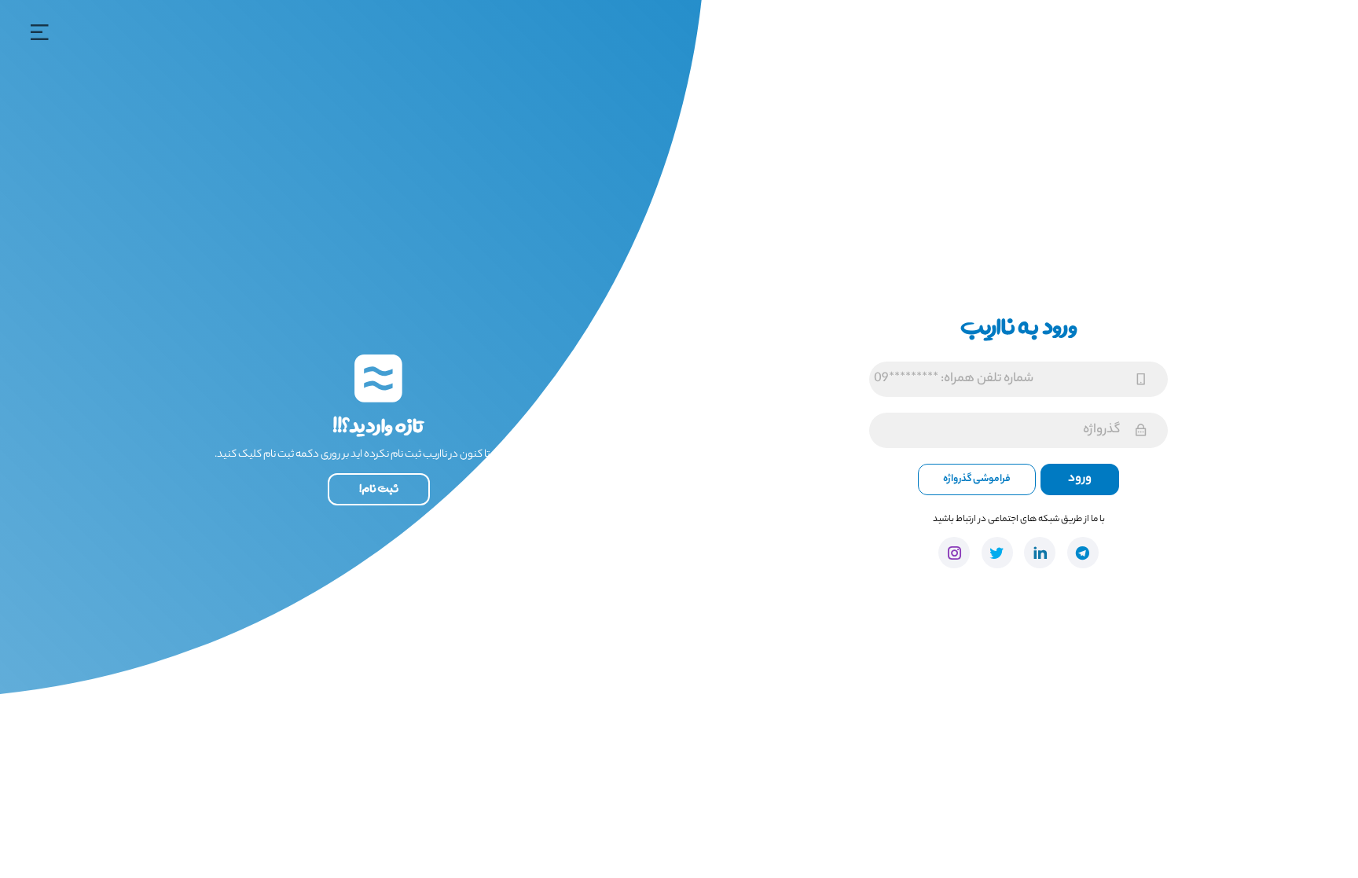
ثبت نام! (378, 489)
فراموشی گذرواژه (977, 479)
